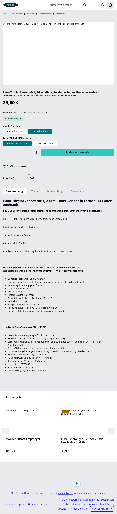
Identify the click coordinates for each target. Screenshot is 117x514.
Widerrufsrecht (91, 499)
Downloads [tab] (77, 191)
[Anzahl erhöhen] (36, 152)
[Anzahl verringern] (6, 152)
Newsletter (63, 508)
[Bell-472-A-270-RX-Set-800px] (58, 53)
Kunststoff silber (45, 143)
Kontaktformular (79, 508)
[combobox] (65, 4)
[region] (58, 53)
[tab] (14, 191)
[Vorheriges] (5, 431)
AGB (64, 499)
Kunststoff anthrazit (17, 143)
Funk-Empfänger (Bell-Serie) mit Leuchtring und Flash (82, 440)
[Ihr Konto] (102, 5)
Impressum (75, 499)
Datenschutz (107, 499)
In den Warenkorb (77, 152)
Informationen (90, 504)
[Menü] (94, 5)
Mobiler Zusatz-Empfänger (23, 439)
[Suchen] (85, 4)
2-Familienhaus (40, 131)
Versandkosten (65, 493)
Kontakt (76, 504)
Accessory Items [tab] (15, 397)
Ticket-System (107, 504)
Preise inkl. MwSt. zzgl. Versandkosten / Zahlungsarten (26, 112)
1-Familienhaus (15, 131)
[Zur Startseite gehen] (10, 5)
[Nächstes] (111, 431)
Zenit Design (40, 504)
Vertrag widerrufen (102, 508)
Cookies (66, 504)
